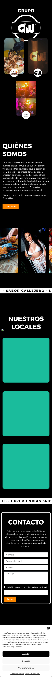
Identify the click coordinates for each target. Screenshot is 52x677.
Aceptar (26, 654)
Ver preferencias (26, 668)
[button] (48, 628)
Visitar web (26, 373)
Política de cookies (17, 674)
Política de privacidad (32, 674)
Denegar (26, 661)
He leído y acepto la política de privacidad (26, 587)
